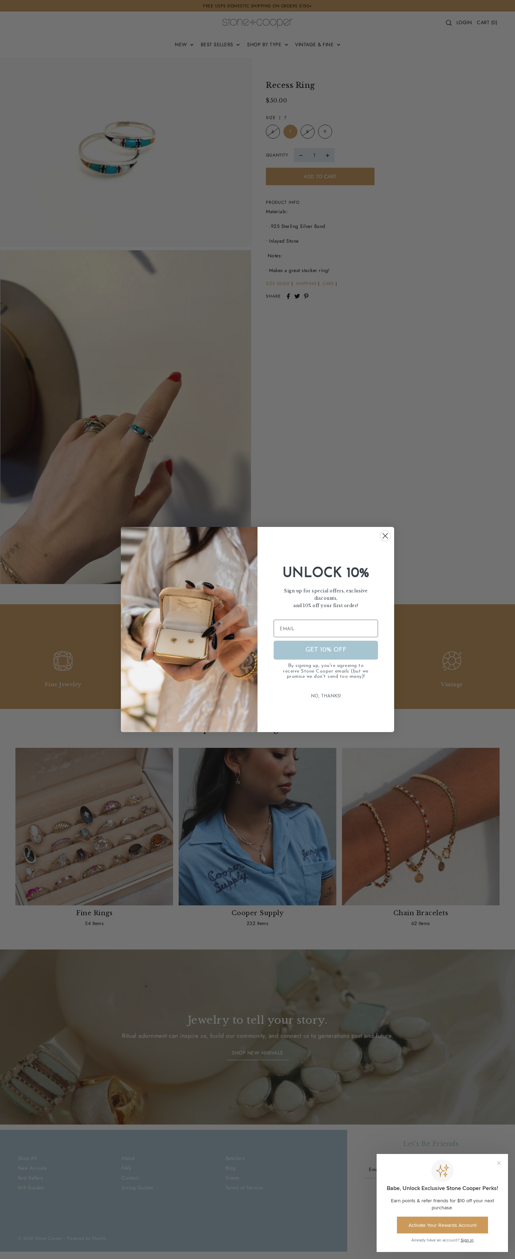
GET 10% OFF (325, 650)
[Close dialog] (385, 536)
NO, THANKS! (326, 696)
